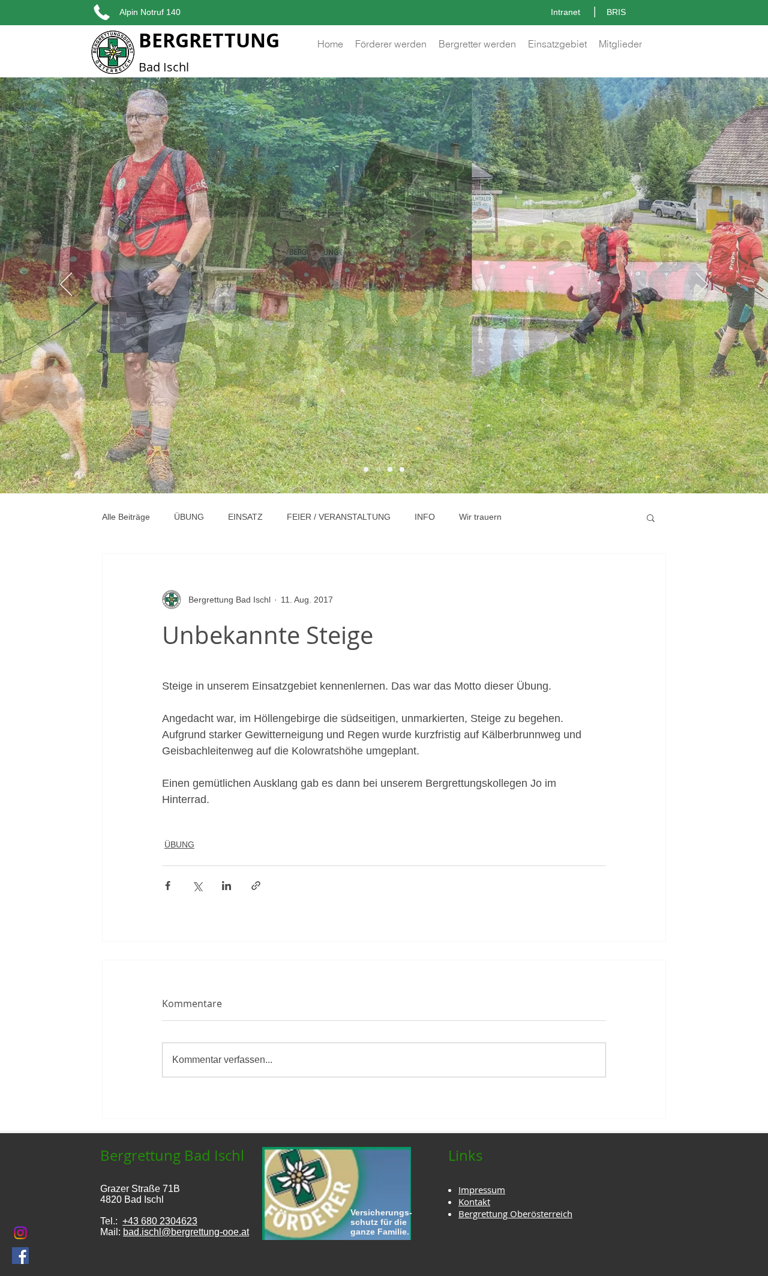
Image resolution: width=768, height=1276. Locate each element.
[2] (390, 469)
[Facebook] (20, 1255)
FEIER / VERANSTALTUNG (339, 517)
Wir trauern (480, 517)
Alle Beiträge (126, 517)
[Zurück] (66, 285)
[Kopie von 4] (366, 469)
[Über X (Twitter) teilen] (197, 885)
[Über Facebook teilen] (167, 885)
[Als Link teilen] (256, 885)
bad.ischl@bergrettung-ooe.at (186, 1232)
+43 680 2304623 (159, 1221)
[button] (650, 517)
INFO (425, 517)
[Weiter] (702, 285)
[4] (402, 469)
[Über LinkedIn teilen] (226, 885)
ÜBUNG (189, 517)
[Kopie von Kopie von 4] (378, 469)
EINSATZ (245, 517)
